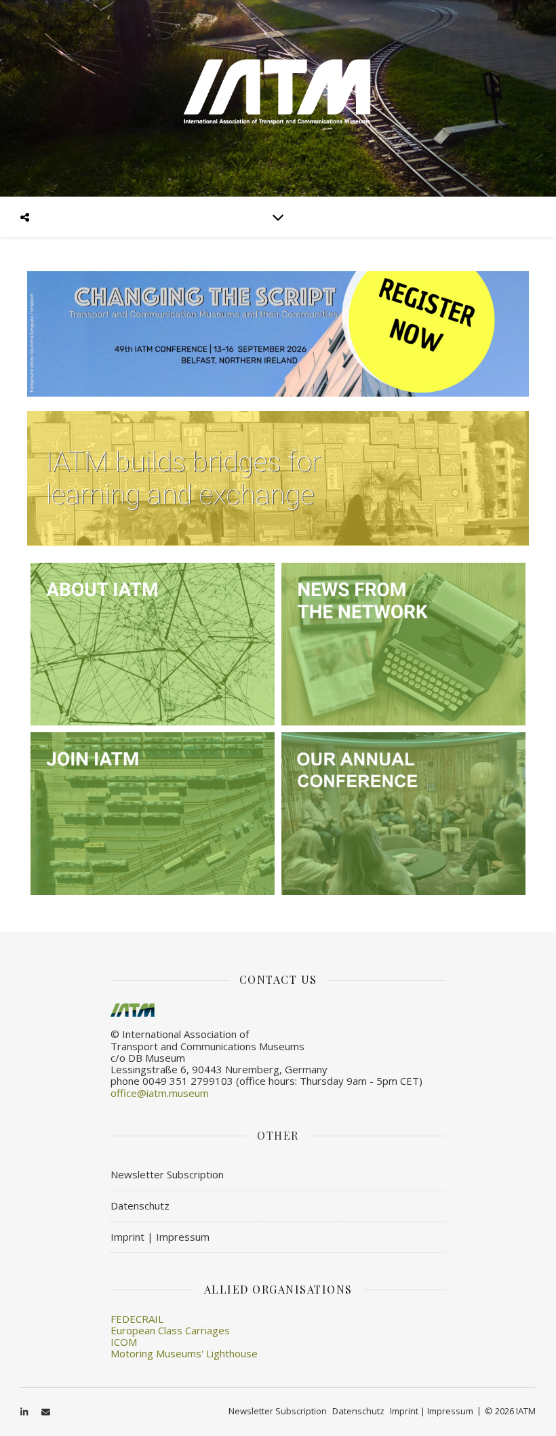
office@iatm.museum (160, 1093)
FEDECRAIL (137, 1318)
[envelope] (45, 1412)
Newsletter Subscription (167, 1174)
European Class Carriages (170, 1330)
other (278, 1135)
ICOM (124, 1342)
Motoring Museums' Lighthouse (184, 1353)
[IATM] (278, 98)
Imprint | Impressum (160, 1236)
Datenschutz (140, 1205)
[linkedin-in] (25, 1412)
